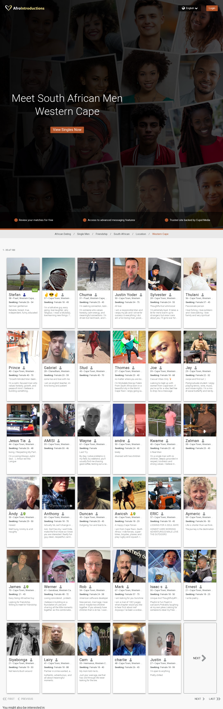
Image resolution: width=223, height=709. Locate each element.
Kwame (156, 440)
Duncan (86, 513)
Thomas (122, 367)
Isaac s (156, 586)
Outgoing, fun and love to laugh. (93, 525)
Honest (12, 525)
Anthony (51, 513)
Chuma (85, 294)
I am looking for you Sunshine (129, 598)
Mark (119, 586)
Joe (153, 367)
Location (141, 234)
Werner (50, 586)
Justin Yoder (126, 294)
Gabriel (50, 367)
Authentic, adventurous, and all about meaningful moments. (58, 678)
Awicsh (121, 513)
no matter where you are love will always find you (129, 379)
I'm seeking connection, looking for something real (93, 306)
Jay (189, 367)
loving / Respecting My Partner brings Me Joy (23, 452)
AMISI (49, 440)
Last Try (83, 452)
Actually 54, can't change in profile (58, 525)
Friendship (101, 234)
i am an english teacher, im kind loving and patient (57, 384)
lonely (117, 452)
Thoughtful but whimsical (162, 306)
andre (120, 440)
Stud (83, 367)
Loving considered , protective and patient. (58, 598)
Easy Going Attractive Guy (21, 598)
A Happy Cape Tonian (125, 525)
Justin (155, 659)
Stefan (15, 294)
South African (122, 234)
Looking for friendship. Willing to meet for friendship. (23, 603)
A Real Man (156, 452)
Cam (83, 659)
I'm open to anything (160, 671)
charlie (121, 659)
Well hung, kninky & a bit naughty (21, 530)
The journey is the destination (200, 529)
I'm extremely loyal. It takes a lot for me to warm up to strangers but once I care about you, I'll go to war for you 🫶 (164, 314)
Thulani (192, 294)
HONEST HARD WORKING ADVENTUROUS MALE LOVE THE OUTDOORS (164, 532)
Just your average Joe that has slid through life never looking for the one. (92, 678)
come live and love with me (57, 379)
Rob (82, 586)
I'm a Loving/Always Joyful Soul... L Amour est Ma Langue (22, 459)
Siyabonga (18, 659)
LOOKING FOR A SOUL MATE (164, 525)
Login (212, 8)
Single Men (83, 234)
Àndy (13, 513)
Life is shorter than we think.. (200, 525)
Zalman (192, 440)
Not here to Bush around (20, 671)
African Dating (63, 234)
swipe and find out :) (196, 379)
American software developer (93, 598)
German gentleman (18, 306)
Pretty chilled (156, 675)
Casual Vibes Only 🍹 (161, 379)
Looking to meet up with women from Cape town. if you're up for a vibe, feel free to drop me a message (163, 387)
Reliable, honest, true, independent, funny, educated (23, 311)
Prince (14, 367)
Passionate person (195, 306)
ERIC (154, 513)
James (15, 586)
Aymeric (193, 513)
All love (118, 306)
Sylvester (158, 294)
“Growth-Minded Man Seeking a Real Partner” (23, 379)
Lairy (48, 659)
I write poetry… (192, 598)
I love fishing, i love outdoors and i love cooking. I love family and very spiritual (199, 313)
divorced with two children (127, 456)
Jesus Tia (17, 440)
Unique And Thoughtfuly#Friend (164, 598)
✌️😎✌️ (51, 294)
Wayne (85, 440)
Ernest (191, 586)
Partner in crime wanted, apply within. (58, 671)
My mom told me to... (89, 671)
